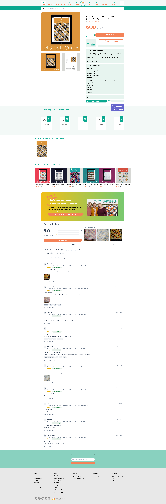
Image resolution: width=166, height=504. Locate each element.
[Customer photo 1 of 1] (47, 277)
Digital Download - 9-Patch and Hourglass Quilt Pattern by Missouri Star (42, 184)
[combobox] (83, 8)
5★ (45, 258)
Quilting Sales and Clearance (61, 475)
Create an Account (98, 476)
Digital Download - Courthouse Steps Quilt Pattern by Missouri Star (91, 184)
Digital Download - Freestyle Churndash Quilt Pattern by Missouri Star (107, 184)
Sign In (94, 475)
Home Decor (57, 480)
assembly (63, 249)
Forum (36, 480)
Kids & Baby (57, 482)
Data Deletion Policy (78, 478)
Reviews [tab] (48, 253)
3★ (53, 258)
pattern (57, 249)
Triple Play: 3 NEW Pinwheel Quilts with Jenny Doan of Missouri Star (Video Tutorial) (64, 208)
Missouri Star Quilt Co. (93, 21)
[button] (43, 3)
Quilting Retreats (38, 478)
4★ (49, 258)
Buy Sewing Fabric (59, 478)
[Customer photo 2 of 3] (103, 235)
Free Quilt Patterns (59, 489)
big (74, 249)
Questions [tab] (59, 253)
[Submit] (43, 8)
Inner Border (65, 124)
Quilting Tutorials (38, 484)
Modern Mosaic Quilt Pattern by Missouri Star (75, 184)
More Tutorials (65, 214)
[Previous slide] (32, 177)
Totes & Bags (57, 484)
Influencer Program (39, 487)
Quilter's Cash (38, 475)
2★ (57, 258)
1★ (60, 258)
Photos (67, 258)
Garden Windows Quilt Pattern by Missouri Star (123, 184)
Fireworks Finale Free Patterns (62, 491)
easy (79, 249)
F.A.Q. (113, 478)
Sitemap (114, 480)
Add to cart (110, 35)
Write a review (62, 240)
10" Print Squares (47, 125)
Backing (119, 124)
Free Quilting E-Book (59, 492)
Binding (101, 124)
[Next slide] (133, 177)
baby (70, 249)
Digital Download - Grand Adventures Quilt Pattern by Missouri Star (59, 184)
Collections (57, 487)
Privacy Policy (76, 475)
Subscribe (56, 476)
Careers (36, 476)
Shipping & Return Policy (118, 476)
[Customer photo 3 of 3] (116, 235)
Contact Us (115, 475)
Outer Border (83, 125)
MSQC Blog (37, 485)
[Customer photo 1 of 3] (90, 235)
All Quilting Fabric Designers (61, 485)
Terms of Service (77, 476)
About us (36, 482)
